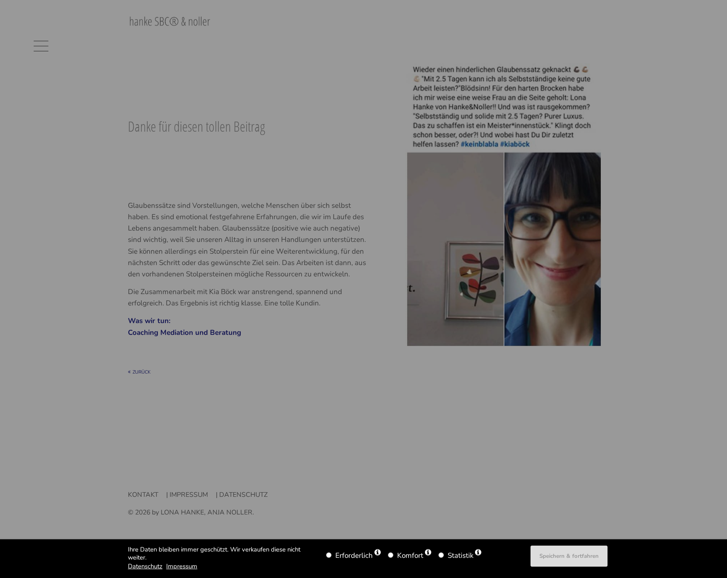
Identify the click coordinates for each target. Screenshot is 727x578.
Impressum (181, 566)
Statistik (460, 555)
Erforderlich (354, 555)
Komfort (410, 555)
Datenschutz (145, 566)
